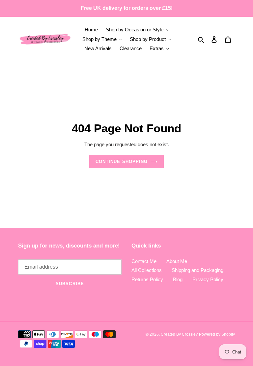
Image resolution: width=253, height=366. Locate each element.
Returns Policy (147, 279)
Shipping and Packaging (197, 270)
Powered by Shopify (217, 334)
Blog (178, 279)
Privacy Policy (207, 279)
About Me (176, 261)
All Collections (146, 270)
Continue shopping (122, 161)
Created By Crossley (179, 334)
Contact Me (143, 261)
